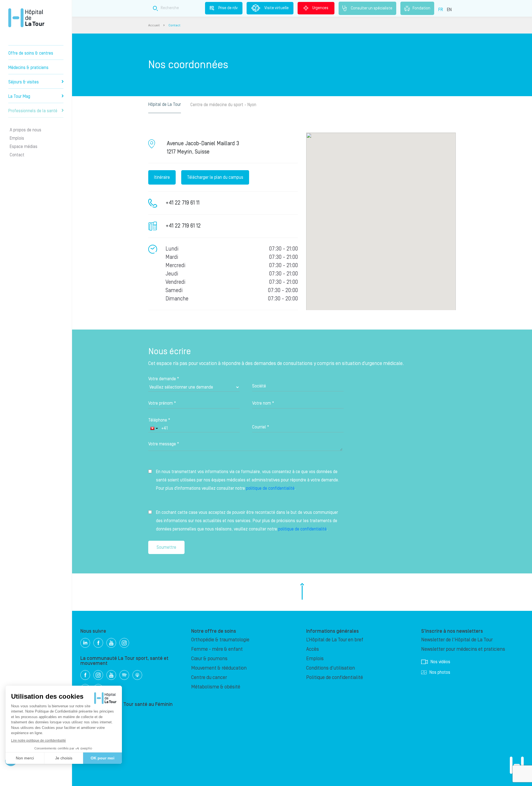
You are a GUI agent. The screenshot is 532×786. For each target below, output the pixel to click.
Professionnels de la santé (32, 110)
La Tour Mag (19, 96)
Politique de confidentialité (334, 677)
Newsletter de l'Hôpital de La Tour (457, 640)
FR (440, 9)
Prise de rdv (228, 8)
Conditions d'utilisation (330, 668)
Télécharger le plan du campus (215, 177)
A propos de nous (25, 129)
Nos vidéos (440, 662)
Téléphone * (159, 420)
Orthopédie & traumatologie (220, 640)
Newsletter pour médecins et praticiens (463, 649)
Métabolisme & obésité (215, 687)
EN (449, 9)
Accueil (154, 25)
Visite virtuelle (276, 8)
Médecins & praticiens (28, 67)
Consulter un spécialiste (371, 8)
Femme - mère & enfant (217, 649)
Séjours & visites (23, 82)
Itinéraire (162, 177)
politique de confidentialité (270, 488)
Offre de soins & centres (30, 53)
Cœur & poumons (209, 659)
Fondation (421, 8)
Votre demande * (163, 378)
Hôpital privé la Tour (26, 17)
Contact (17, 154)
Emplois (17, 138)
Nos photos (439, 672)
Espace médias (23, 146)
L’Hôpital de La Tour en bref (334, 640)
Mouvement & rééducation (219, 668)
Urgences (320, 8)
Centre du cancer (209, 677)
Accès (312, 649)
